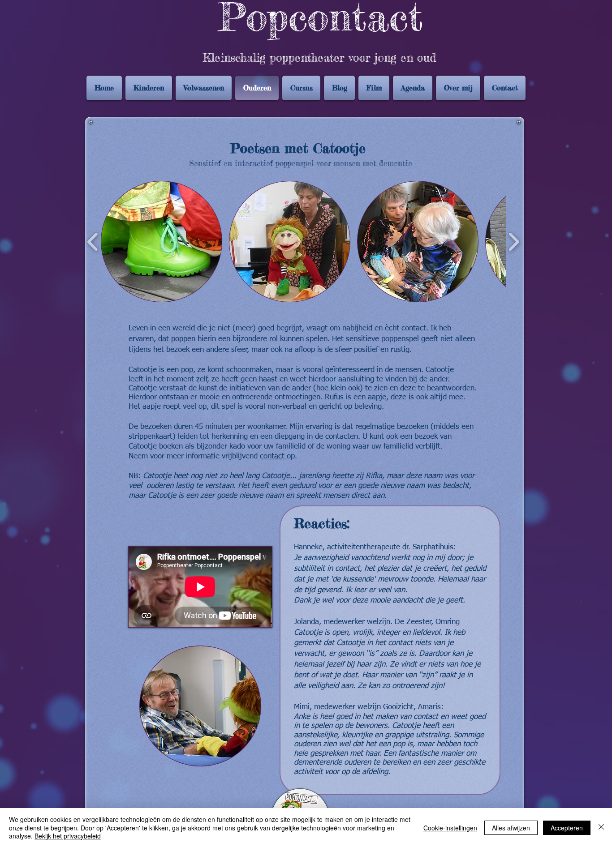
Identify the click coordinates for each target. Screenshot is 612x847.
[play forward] (514, 241)
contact (273, 456)
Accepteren (567, 827)
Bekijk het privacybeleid (67, 835)
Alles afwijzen (511, 827)
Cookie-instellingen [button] (450, 827)
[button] (161, 241)
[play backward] (93, 241)
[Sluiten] (601, 827)
